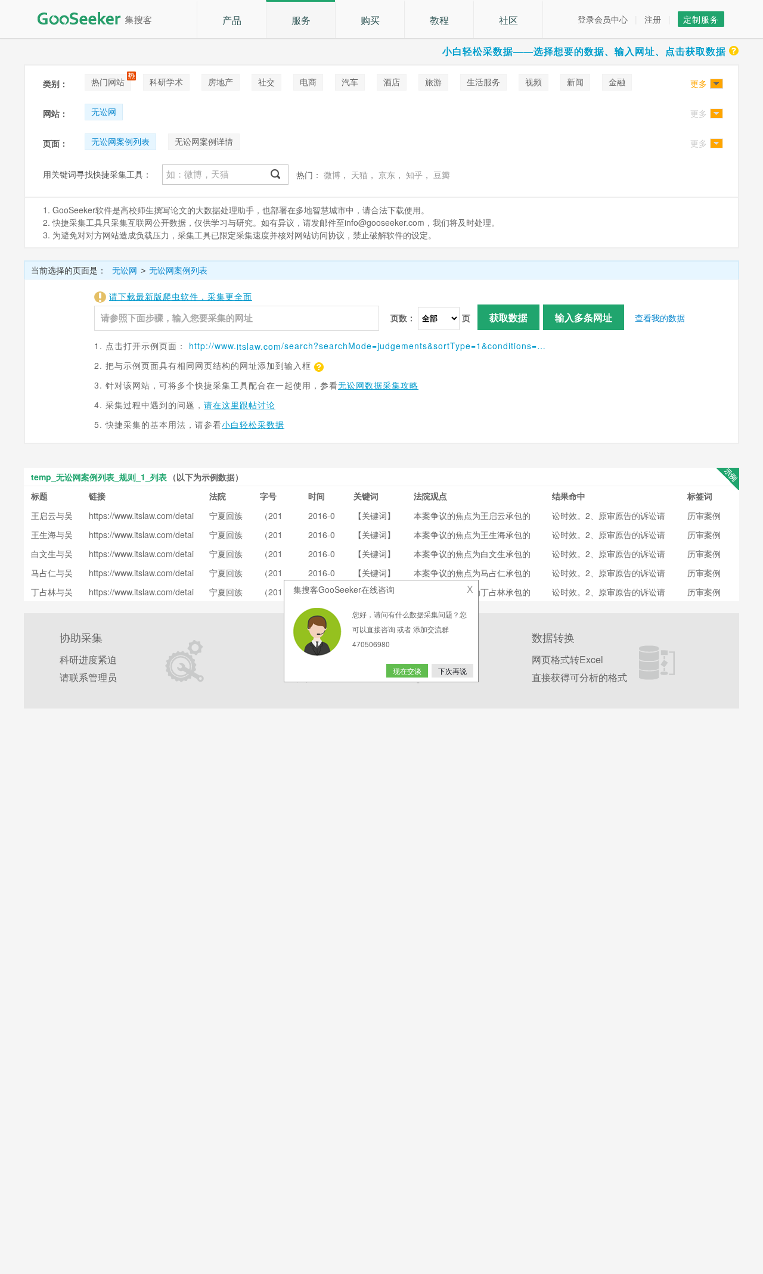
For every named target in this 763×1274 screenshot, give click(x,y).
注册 (652, 19)
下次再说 (452, 671)
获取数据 (508, 317)
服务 (301, 20)
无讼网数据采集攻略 (378, 385)
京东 (387, 175)
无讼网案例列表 (120, 141)
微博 (332, 175)
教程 (439, 20)
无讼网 (103, 111)
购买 (370, 20)
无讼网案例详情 (204, 141)
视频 (533, 82)
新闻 (575, 82)
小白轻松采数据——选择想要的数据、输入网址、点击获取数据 (584, 51)
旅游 (433, 82)
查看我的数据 (660, 318)
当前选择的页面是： (68, 270)
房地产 (220, 82)
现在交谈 (407, 671)
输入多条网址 (583, 317)
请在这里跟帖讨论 (239, 405)
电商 (308, 82)
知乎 (414, 175)
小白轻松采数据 (253, 424)
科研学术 (166, 82)
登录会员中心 (603, 19)
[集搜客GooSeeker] (101, 18)
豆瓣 (441, 175)
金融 (617, 82)
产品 (231, 20)
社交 (266, 82)
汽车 (350, 82)
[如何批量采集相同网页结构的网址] (317, 365)
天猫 (359, 175)
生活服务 (483, 82)
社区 (508, 20)
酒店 (391, 82)
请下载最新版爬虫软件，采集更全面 (180, 296)
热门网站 (108, 82)
